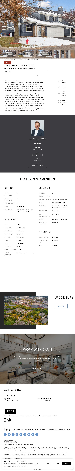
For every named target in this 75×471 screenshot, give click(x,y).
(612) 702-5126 (37, 149)
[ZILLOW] (17, 434)
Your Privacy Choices (37, 469)
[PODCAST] (36, 434)
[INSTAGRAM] (24, 434)
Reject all (46, 463)
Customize (56, 463)
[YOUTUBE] (32, 434)
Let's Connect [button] (37, 368)
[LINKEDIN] (9, 434)
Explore (61, 306)
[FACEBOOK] (13, 434)
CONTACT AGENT (37, 165)
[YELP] (20, 434)
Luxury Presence (39, 429)
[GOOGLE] (28, 434)
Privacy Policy (66, 429)
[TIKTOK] (5, 434)
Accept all (66, 463)
